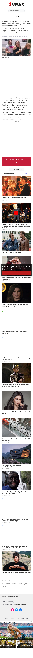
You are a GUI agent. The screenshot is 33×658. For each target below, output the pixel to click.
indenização (22, 584)
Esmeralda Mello (10, 584)
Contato (4, 596)
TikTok (4, 586)
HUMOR (7, 581)
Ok (16, 273)
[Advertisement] (16, 79)
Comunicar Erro (15, 169)
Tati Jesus (24, 36)
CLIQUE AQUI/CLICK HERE (19, 604)
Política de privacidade (12, 596)
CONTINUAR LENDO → (16, 161)
